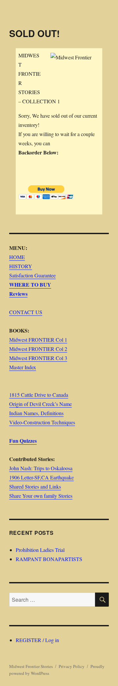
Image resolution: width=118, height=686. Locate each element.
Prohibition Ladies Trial (40, 549)
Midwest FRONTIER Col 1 (38, 339)
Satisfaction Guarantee (32, 275)
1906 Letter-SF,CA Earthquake (41, 477)
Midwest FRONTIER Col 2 (38, 348)
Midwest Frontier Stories (31, 666)
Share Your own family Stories (40, 495)
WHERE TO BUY (30, 284)
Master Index (22, 367)
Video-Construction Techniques (42, 422)
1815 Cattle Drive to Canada (38, 394)
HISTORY (20, 266)
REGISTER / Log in (37, 639)
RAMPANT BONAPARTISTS (49, 558)
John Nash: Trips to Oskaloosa (40, 468)
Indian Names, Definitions (36, 413)
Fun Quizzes (23, 440)
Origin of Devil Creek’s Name (40, 403)
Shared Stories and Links (35, 486)
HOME (17, 256)
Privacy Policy (72, 666)
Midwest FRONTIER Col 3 (38, 357)
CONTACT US (25, 312)
